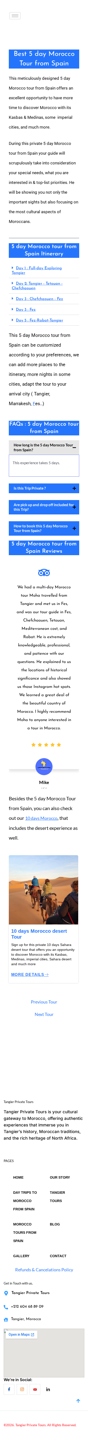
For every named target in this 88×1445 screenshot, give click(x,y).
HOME (18, 1177)
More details (27, 975)
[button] (44, 270)
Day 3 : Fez (26, 310)
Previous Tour (44, 1002)
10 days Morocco (41, 818)
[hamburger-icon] (15, 15)
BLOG (55, 1224)
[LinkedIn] (48, 1389)
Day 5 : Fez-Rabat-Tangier (39, 320)
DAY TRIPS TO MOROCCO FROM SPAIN (25, 1201)
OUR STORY (60, 1177)
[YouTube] (35, 1389)
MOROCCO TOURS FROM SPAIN (24, 1232)
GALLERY (21, 1256)
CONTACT (58, 1256)
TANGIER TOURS (57, 1197)
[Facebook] (9, 1389)
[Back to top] (78, 1401)
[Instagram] (22, 1389)
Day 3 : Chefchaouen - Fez (39, 299)
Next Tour (44, 1014)
